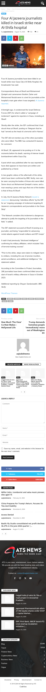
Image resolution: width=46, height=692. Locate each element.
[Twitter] (9, 38)
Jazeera (31, 299)
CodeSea (23, 687)
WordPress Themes (9, 293)
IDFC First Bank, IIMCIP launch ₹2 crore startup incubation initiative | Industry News (37, 383)
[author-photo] (23, 345)
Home (3, 9)
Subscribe (39, 479)
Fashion (4, 663)
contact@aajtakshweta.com (27, 573)
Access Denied (7, 514)
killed (5, 301)
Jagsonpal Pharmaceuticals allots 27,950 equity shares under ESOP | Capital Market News (22, 383)
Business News (7, 659)
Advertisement (26, 680)
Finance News (6, 652)
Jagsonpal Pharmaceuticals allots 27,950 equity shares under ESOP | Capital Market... (30, 610)
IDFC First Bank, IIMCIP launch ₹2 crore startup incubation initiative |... (30, 624)
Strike (11, 301)
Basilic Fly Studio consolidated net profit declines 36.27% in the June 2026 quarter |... (22, 524)
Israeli (24, 299)
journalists (39, 299)
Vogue (3, 667)
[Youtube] (30, 578)
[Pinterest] (15, 38)
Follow (40, 474)
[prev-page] (21, 392)
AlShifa (10, 299)
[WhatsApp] (21, 38)
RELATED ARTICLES (13, 364)
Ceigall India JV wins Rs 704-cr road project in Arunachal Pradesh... (29, 597)
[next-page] (24, 392)
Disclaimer (7, 680)
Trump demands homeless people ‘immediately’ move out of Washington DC (35, 327)
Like (41, 469)
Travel (3, 648)
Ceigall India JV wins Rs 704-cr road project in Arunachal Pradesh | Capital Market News (8, 383)
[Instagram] (20, 578)
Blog (8, 9)
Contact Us (38, 680)
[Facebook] (3, 38)
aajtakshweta (8, 32)
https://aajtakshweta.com (23, 357)
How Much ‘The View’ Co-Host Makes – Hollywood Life (11, 325)
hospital (17, 299)
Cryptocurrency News (9, 656)
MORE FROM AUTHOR (31, 364)
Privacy (16, 680)
